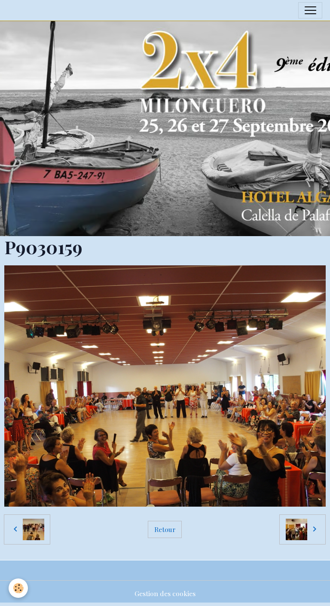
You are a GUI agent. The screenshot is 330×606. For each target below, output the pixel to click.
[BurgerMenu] (310, 10)
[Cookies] (18, 588)
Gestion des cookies (165, 593)
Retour (165, 529)
